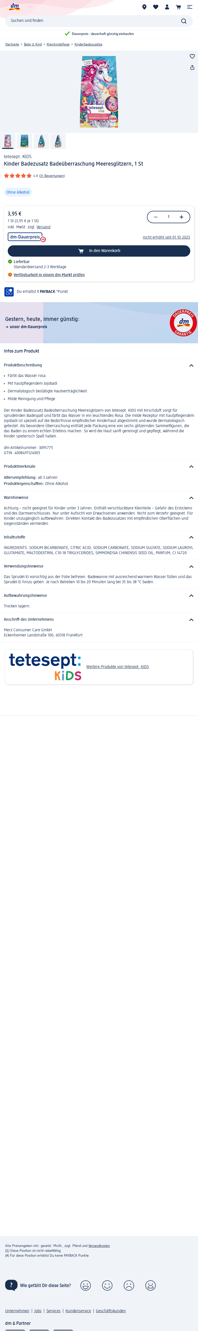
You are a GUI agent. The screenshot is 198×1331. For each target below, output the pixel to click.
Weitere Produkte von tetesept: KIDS (117, 667)
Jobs (38, 1311)
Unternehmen (17, 1311)
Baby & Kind (33, 44)
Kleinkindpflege (58, 44)
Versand (43, 227)
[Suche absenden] (184, 21)
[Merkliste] (156, 7)
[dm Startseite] (14, 7)
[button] (190, 7)
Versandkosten (99, 1246)
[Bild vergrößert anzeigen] (99, 92)
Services (53, 1311)
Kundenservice (78, 1311)
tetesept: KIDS (17, 157)
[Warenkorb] (178, 7)
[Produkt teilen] (192, 67)
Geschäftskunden (111, 1311)
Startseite (12, 44)
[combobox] (99, 21)
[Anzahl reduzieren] (155, 217)
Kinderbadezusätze (88, 44)
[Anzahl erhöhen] (181, 217)
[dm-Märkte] (144, 7)
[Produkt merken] (192, 56)
